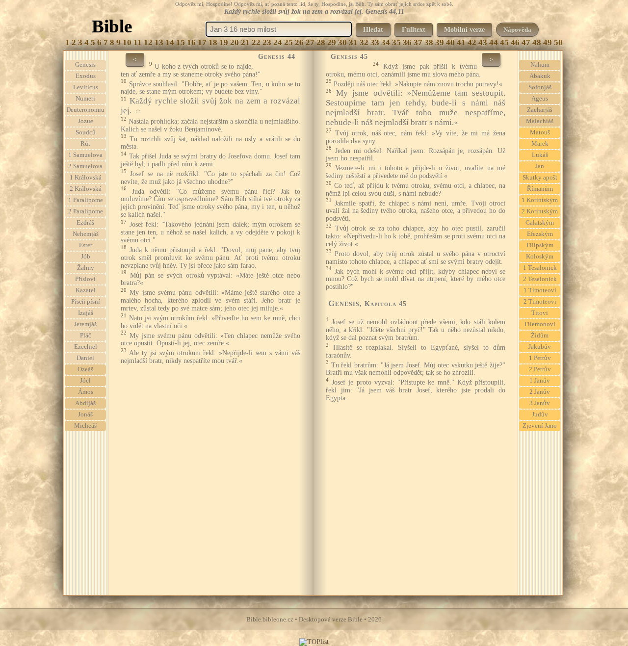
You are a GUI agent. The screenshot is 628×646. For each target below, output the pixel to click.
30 (342, 42)
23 (266, 42)
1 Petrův (540, 358)
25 (288, 42)
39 (439, 42)
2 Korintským (540, 211)
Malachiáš (539, 121)
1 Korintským (540, 200)
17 (202, 42)
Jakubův (539, 346)
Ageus (539, 98)
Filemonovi (539, 324)
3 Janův (539, 403)
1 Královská (86, 177)
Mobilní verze (464, 29)
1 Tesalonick (540, 267)
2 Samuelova (85, 166)
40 (450, 42)
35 (396, 42)
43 (482, 42)
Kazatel (86, 290)
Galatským (539, 222)
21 (245, 42)
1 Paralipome (85, 200)
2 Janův (539, 391)
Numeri (85, 98)
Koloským (539, 256)
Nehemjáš (86, 234)
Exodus (86, 76)
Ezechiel (85, 346)
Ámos (85, 391)
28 (320, 42)
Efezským (540, 234)
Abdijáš (85, 403)
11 (137, 42)
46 (515, 42)
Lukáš (540, 155)
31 (353, 42)
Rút (85, 143)
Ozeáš (85, 369)
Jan (539, 166)
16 (191, 42)
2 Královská (86, 188)
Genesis (85, 64)
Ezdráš (85, 222)
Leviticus (85, 87)
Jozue (85, 121)
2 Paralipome (85, 211)
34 (385, 42)
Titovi (539, 313)
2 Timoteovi (539, 301)
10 (127, 42)
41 (461, 42)
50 (558, 42)
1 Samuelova (85, 155)
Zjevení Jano (540, 425)
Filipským (539, 245)
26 (299, 42)
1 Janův (539, 380)
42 (472, 42)
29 (331, 42)
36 (407, 42)
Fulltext (413, 29)
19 (223, 42)
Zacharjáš (539, 109)
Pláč (85, 335)
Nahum (540, 64)
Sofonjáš (539, 87)
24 (277, 42)
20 (234, 42)
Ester (85, 245)
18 (213, 42)
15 (180, 42)
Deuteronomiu (85, 109)
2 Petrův (540, 369)
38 (428, 42)
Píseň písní (85, 301)
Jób (85, 256)
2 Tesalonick (540, 279)
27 (310, 42)
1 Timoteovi (539, 290)
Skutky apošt (540, 177)
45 (504, 42)
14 (169, 42)
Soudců (86, 132)
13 (159, 42)
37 (418, 42)
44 (493, 42)
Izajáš (85, 313)
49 (547, 42)
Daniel (85, 358)
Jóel (85, 380)
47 (526, 42)
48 (536, 42)
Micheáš (85, 425)
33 (374, 42)
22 (256, 42)
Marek (540, 143)
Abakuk (539, 76)
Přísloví (85, 279)
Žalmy (85, 267)
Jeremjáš (85, 324)
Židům (540, 335)
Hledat (373, 29)
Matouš (540, 132)
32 (364, 42)
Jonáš (85, 414)
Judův (540, 414)
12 (148, 42)
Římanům (540, 188)
